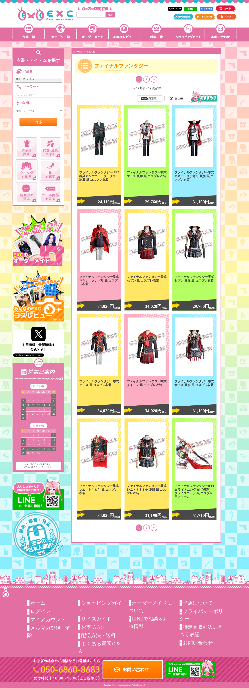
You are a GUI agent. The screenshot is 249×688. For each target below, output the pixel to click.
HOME (78, 52)
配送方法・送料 (98, 635)
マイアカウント (48, 619)
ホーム (37, 603)
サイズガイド (96, 618)
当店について (198, 603)
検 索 (38, 121)
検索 (110, 14)
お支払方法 (93, 627)
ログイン (40, 611)
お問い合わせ (198, 643)
